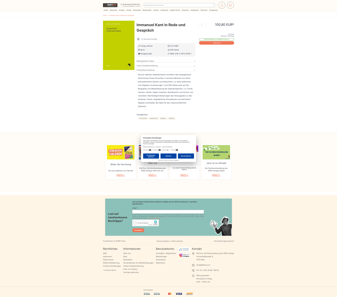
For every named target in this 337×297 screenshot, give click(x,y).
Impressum (107, 256)
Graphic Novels (175, 10)
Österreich (204, 10)
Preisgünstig (213, 10)
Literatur (156, 10)
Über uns (152, 163)
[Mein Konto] (222, 5)
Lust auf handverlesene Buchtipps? (117, 217)
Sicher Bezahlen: (148, 290)
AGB (105, 253)
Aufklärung (171, 118)
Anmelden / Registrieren (166, 253)
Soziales (121, 10)
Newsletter (127, 260)
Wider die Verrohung (120, 164)
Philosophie (137, 10)
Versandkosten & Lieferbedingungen (138, 263)
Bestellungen (161, 256)
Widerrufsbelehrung (111, 263)
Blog (125, 256)
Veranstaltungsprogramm (224, 241)
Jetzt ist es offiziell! (216, 163)
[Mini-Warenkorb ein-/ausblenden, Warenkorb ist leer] (230, 5)
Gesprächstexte (154, 118)
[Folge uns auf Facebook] (184, 249)
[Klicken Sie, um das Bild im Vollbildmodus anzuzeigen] (118, 45)
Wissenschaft (147, 10)
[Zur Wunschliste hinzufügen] (138, 39)
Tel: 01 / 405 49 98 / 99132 (207, 270)
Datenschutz (108, 260)
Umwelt (128, 10)
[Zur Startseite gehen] (110, 5)
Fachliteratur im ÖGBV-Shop (114, 241)
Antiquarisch (194, 10)
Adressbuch (161, 260)
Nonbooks (185, 10)
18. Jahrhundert (143, 118)
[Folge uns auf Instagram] (184, 255)
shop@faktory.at (203, 265)
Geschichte (113, 10)
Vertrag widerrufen (131, 272)
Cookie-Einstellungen (112, 266)
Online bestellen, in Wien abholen (169, 241)
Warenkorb (160, 263)
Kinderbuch (164, 10)
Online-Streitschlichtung (133, 266)
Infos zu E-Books (130, 269)
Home (105, 15)
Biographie (163, 118)
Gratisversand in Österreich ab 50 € (216, 39)
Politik (106, 10)
